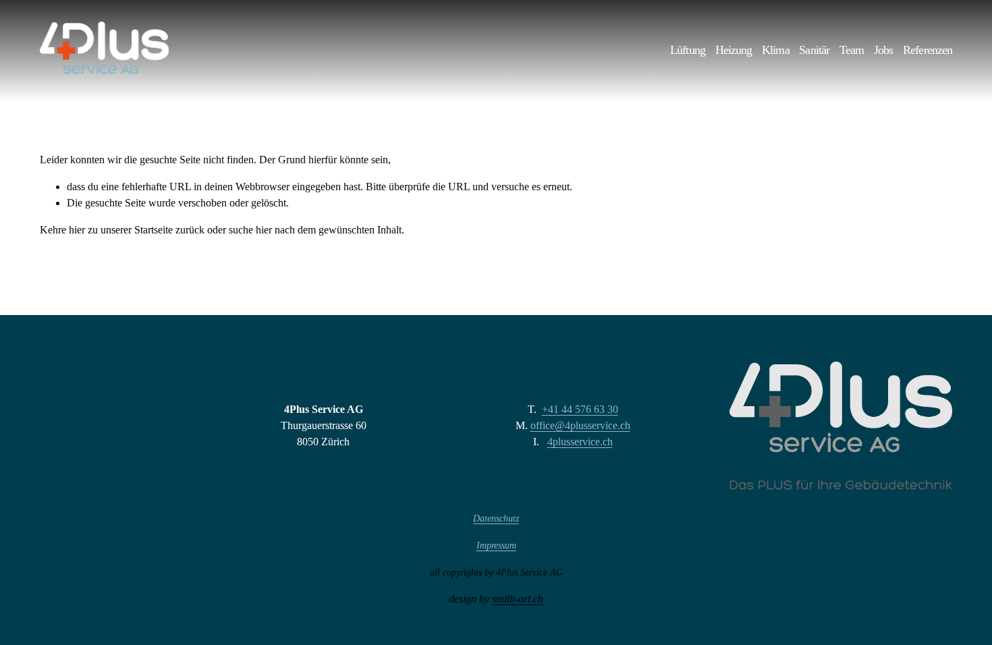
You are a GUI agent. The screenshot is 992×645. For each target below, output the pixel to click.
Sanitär (814, 50)
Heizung (733, 50)
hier (77, 229)
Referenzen (927, 50)
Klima (776, 50)
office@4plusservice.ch (580, 425)
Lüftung (687, 50)
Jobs (883, 50)
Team (851, 50)
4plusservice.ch (580, 441)
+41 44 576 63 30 (580, 409)
